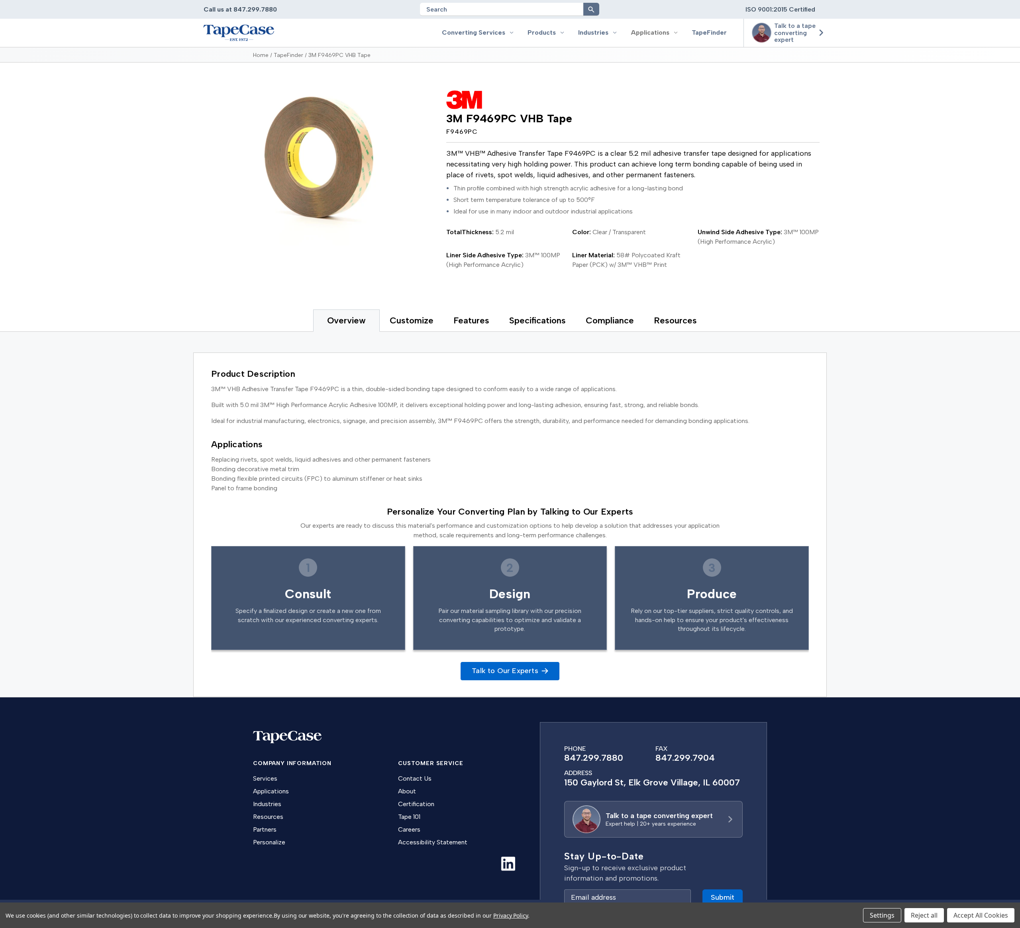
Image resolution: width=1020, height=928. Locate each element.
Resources (675, 320)
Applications (650, 32)
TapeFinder (709, 32)
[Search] (591, 9)
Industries (593, 32)
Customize (412, 320)
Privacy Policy (510, 915)
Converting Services (473, 32)
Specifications (537, 320)
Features (471, 320)
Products (542, 32)
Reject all (924, 915)
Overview (346, 320)
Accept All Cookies (980, 915)
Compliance (610, 320)
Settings (882, 915)
